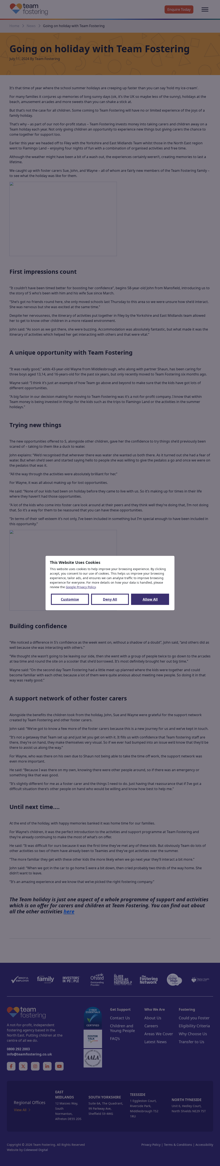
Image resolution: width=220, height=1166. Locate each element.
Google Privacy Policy (81, 587)
